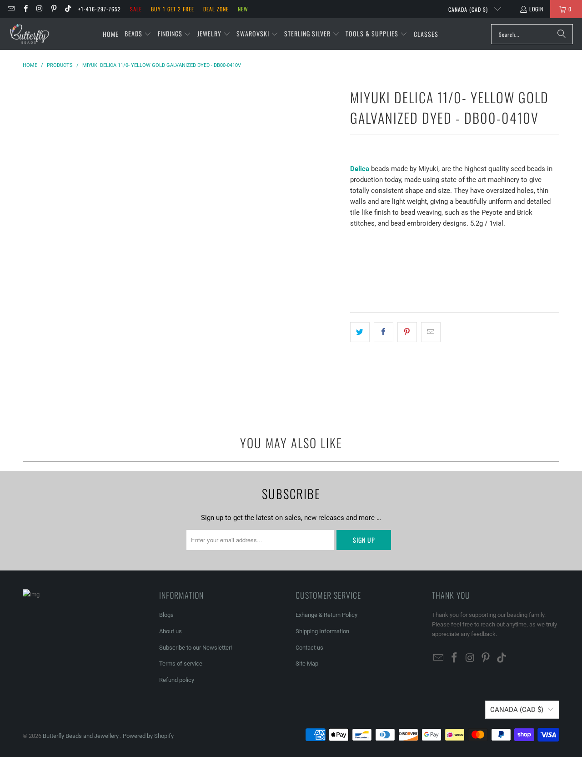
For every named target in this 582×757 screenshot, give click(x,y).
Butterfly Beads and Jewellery (81, 735)
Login (536, 9)
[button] (138, 34)
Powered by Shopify (148, 735)
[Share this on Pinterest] (407, 332)
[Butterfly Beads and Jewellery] (29, 34)
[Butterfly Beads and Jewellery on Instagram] (39, 9)
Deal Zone (216, 9)
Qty (354, 240)
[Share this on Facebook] (383, 332)
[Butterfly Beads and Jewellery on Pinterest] (53, 9)
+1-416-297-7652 (99, 9)
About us (170, 631)
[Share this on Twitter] (360, 332)
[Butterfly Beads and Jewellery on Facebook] (25, 9)
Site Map (307, 663)
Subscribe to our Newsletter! (195, 647)
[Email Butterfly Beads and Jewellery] (11, 9)
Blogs (166, 614)
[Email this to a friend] (431, 332)
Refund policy (176, 679)
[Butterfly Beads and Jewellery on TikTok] (67, 9)
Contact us (309, 647)
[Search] (561, 34)
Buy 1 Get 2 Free (172, 9)
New (243, 9)
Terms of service (180, 663)
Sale (136, 9)
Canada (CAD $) (469, 9)
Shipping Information (322, 631)
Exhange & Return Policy (326, 614)
